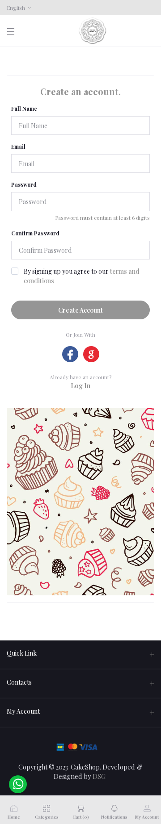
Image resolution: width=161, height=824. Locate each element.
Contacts (19, 682)
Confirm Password (35, 233)
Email (18, 146)
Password (24, 184)
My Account (23, 711)
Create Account (80, 310)
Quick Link (22, 653)
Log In (80, 385)
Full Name (24, 108)
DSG (99, 776)
